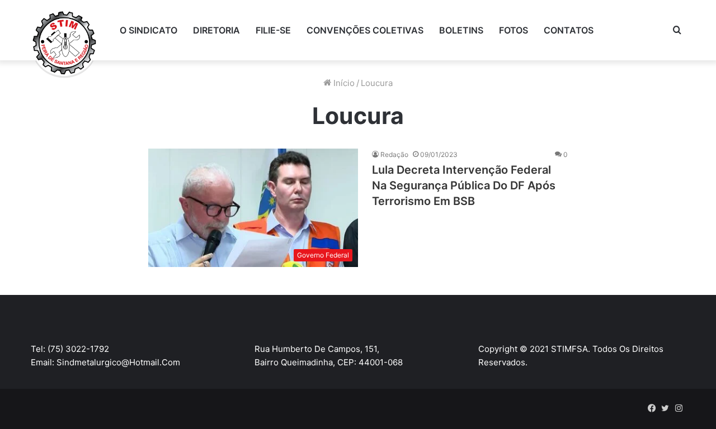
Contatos (568, 30)
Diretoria (216, 30)
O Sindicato (148, 30)
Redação (394, 154)
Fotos (513, 30)
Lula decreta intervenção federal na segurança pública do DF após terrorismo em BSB (463, 185)
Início (343, 83)
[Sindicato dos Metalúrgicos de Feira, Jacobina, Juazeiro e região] (64, 44)
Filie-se (273, 30)
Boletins (461, 30)
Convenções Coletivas (365, 30)
